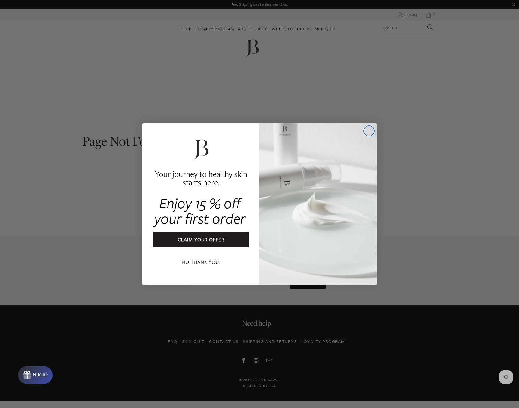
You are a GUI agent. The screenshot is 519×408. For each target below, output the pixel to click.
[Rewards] (35, 375)
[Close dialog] (369, 131)
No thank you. (201, 262)
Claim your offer (201, 239)
